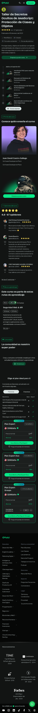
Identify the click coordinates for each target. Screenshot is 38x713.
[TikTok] (19, 710)
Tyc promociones (27, 603)
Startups (5, 630)
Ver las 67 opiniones (8, 279)
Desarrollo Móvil (7, 596)
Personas (11, 392)
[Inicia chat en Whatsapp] (32, 704)
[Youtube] (3, 710)
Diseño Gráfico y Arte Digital (7, 601)
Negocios (5, 611)
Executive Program (27, 558)
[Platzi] (5, 2)
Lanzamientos (25, 554)
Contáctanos (25, 586)
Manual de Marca (26, 574)
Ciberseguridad (7, 569)
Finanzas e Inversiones (6, 625)
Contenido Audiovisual (6, 590)
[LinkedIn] (14, 710)
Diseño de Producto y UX (7, 584)
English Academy (7, 552)
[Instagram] (9, 710)
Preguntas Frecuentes (28, 582)
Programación (7, 607)
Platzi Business (25, 547)
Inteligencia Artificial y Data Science (7, 563)
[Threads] (34, 710)
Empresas (27, 392)
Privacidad (24, 600)
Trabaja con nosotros (28, 561)
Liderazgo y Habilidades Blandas (6, 576)
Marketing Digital (7, 556)
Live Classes (25, 551)
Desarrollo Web (7, 547)
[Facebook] (24, 710)
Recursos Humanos (8, 619)
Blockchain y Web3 (8, 615)
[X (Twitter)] (29, 710)
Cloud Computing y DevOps (8, 636)
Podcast (24, 565)
